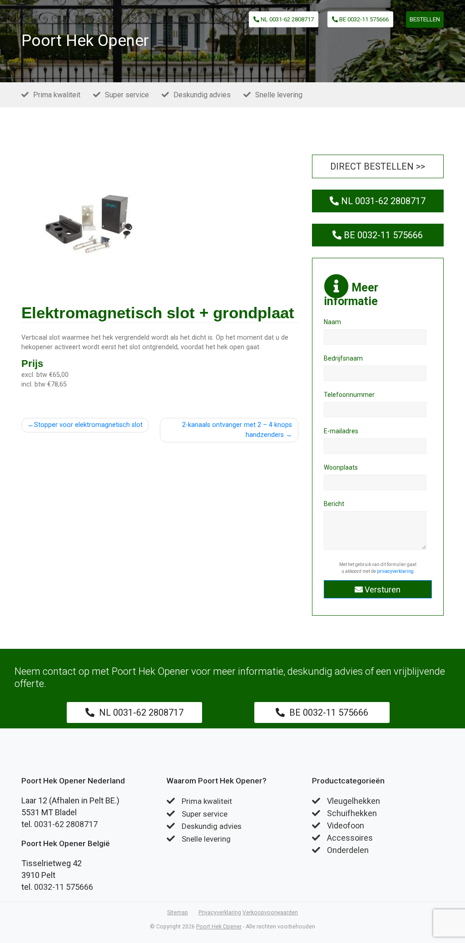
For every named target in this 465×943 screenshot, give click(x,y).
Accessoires (350, 838)
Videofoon (345, 825)
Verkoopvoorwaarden (270, 912)
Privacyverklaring (219, 912)
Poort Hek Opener (85, 40)
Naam (332, 322)
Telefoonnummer (349, 394)
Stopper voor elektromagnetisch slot (88, 425)
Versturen (382, 589)
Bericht (334, 503)
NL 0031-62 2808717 (286, 19)
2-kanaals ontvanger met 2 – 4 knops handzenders (237, 430)
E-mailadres (341, 431)
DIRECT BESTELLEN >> (377, 166)
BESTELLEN (425, 19)
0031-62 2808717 (66, 824)
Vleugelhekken (353, 801)
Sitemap (177, 912)
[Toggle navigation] (162, 43)
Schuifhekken (352, 813)
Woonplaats (341, 467)
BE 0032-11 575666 (363, 19)
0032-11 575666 (63, 887)
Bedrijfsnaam (343, 358)
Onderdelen (348, 850)
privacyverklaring (395, 571)
